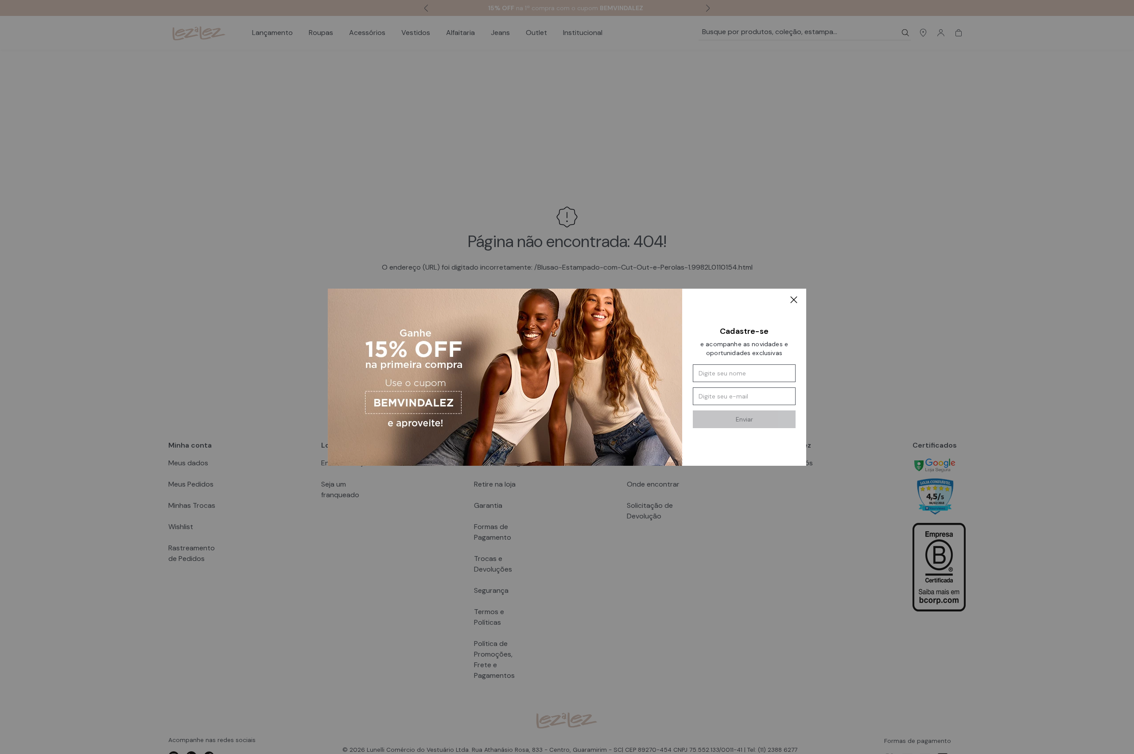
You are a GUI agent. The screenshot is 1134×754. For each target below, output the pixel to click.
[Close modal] (794, 301)
